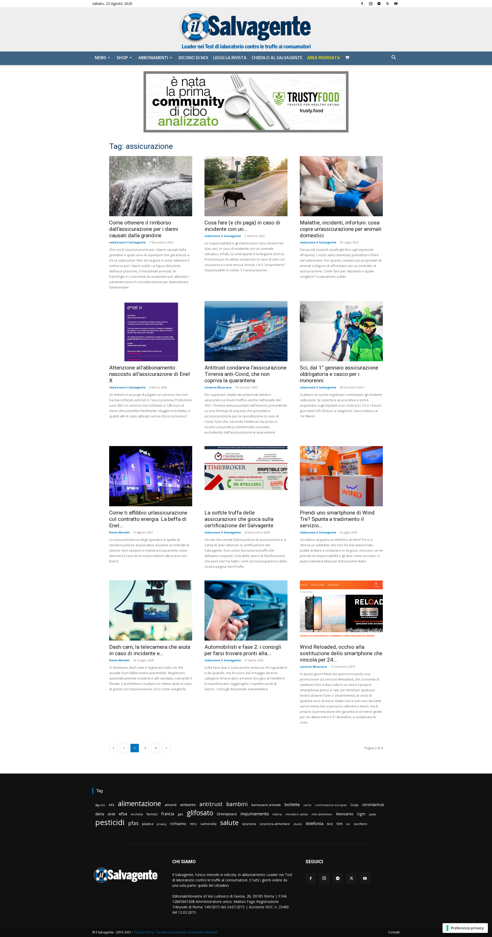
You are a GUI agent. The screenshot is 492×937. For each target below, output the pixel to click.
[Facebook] (362, 3)
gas (180, 814)
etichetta (137, 814)
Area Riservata (323, 57)
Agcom (100, 805)
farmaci (152, 814)
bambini (237, 804)
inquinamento (254, 813)
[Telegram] (379, 3)
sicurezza (249, 824)
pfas (133, 823)
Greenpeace (227, 813)
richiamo (178, 823)
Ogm (361, 813)
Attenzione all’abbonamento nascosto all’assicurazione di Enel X (149, 374)
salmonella (208, 824)
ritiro (193, 824)
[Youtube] (396, 3)
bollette (292, 804)
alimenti (171, 805)
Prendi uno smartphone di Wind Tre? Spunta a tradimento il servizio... (337, 519)
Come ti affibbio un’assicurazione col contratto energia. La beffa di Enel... (148, 519)
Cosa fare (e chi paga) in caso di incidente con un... (242, 226)
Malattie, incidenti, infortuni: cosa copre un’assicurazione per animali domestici (341, 229)
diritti (111, 814)
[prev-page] (113, 748)
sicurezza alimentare (275, 824)
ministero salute (296, 814)
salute (229, 822)
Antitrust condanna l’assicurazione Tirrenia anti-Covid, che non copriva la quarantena (245, 374)
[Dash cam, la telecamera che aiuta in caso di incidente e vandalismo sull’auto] (150, 610)
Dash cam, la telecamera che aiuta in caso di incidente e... (149, 650)
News (100, 57)
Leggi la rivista (230, 57)
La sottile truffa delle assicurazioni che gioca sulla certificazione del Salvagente (238, 519)
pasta (372, 814)
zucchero (360, 824)
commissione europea (331, 805)
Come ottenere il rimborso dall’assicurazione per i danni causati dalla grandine (143, 229)
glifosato (200, 813)
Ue (348, 824)
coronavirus (373, 804)
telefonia (314, 823)
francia (167, 814)
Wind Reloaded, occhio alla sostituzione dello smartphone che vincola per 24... (341, 653)
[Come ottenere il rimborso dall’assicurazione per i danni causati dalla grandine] (150, 186)
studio (297, 824)
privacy (161, 824)
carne (307, 805)
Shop (122, 57)
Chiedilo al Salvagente (277, 57)
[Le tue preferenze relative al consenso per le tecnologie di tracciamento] (465, 928)
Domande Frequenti (203, 932)
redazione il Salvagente (127, 242)
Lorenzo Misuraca (218, 387)
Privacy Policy (143, 932)
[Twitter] (387, 3)
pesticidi (110, 822)
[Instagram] (370, 3)
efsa (123, 814)
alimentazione (139, 803)
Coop (354, 804)
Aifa (111, 805)
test (330, 823)
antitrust (211, 804)
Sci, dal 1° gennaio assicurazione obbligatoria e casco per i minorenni (339, 374)
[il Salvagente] (246, 30)
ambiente (188, 804)
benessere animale (266, 805)
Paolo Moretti (119, 532)
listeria (277, 814)
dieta (99, 813)
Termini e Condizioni (171, 932)
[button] (393, 58)
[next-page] (166, 748)
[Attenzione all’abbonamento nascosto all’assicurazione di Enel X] (150, 331)
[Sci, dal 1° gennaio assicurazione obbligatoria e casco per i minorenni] (341, 331)
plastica (147, 824)
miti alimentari (322, 814)
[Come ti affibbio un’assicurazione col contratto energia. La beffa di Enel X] (150, 476)
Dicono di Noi (193, 57)
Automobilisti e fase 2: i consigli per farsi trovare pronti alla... (242, 650)
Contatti (394, 932)
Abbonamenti (153, 57)
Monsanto (344, 813)
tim (339, 823)
